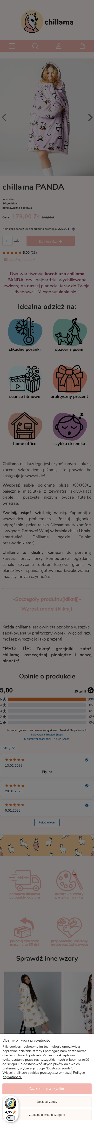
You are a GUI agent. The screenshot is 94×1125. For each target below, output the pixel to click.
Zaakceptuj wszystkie (47, 1089)
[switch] (10, 1118)
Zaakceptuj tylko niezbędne (47, 1115)
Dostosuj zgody (47, 1101)
